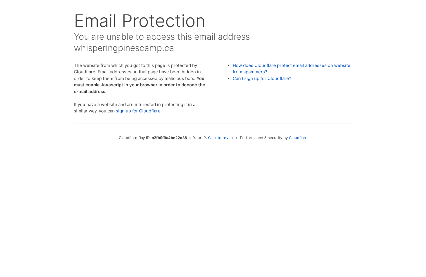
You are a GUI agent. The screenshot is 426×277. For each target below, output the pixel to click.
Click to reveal (221, 137)
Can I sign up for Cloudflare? (262, 78)
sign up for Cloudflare (138, 111)
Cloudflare (298, 137)
